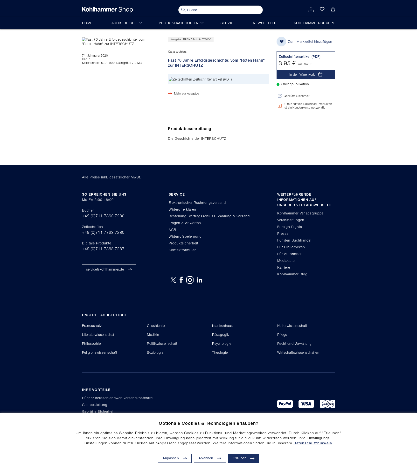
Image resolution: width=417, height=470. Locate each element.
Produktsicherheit (183, 243)
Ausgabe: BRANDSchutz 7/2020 (190, 39)
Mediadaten (287, 260)
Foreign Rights (289, 227)
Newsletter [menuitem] (265, 23)
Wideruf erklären (182, 209)
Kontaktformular (182, 250)
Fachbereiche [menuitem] (123, 23)
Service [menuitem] (228, 23)
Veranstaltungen (290, 220)
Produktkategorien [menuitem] (179, 23)
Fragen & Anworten (185, 223)
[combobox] (220, 10)
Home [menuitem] (87, 23)
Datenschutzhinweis (312, 443)
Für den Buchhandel (294, 240)
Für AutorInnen (290, 254)
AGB (172, 230)
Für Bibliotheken (291, 247)
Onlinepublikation (295, 84)
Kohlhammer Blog (292, 274)
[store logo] (107, 10)
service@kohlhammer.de (105, 269)
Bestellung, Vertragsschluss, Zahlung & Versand (209, 216)
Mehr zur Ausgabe (186, 93)
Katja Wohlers (177, 51)
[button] (210, 458)
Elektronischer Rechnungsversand (197, 202)
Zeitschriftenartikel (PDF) (212, 79)
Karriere (283, 267)
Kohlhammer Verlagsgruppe (300, 213)
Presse (283, 233)
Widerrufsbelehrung (185, 236)
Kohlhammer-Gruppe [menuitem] (314, 23)
